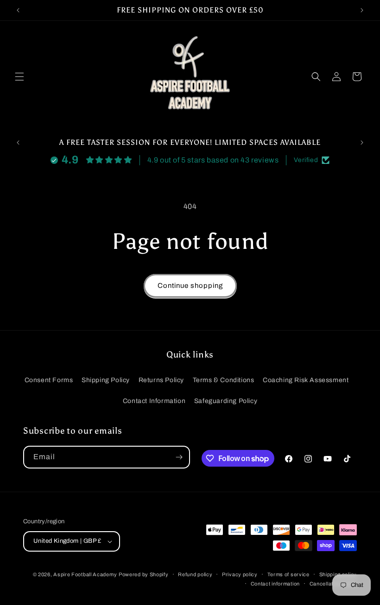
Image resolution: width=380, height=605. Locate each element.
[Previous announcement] (18, 10)
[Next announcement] (362, 10)
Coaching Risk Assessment (305, 380)
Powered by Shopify (144, 574)
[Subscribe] (179, 457)
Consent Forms (49, 380)
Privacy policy (240, 574)
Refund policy (195, 574)
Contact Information (154, 400)
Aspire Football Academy (85, 574)
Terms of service (288, 574)
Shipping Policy (106, 380)
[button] (19, 76)
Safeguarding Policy (225, 400)
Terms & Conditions (223, 380)
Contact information (275, 583)
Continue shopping (190, 285)
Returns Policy (161, 380)
